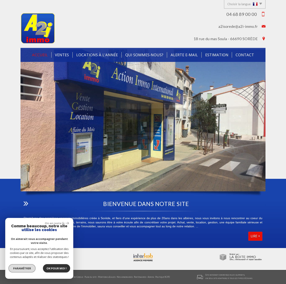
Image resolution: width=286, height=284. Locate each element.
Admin (151, 277)
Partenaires (140, 277)
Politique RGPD (162, 277)
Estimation (216, 54)
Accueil (40, 54)
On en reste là (54, 223)
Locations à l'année (97, 54)
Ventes (62, 54)
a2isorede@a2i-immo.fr (238, 26)
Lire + (255, 236)
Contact (245, 54)
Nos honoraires (125, 277)
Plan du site (91, 277)
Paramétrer (22, 268)
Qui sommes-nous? (144, 54)
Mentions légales (106, 277)
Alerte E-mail (184, 54)
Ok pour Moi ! (56, 268)
